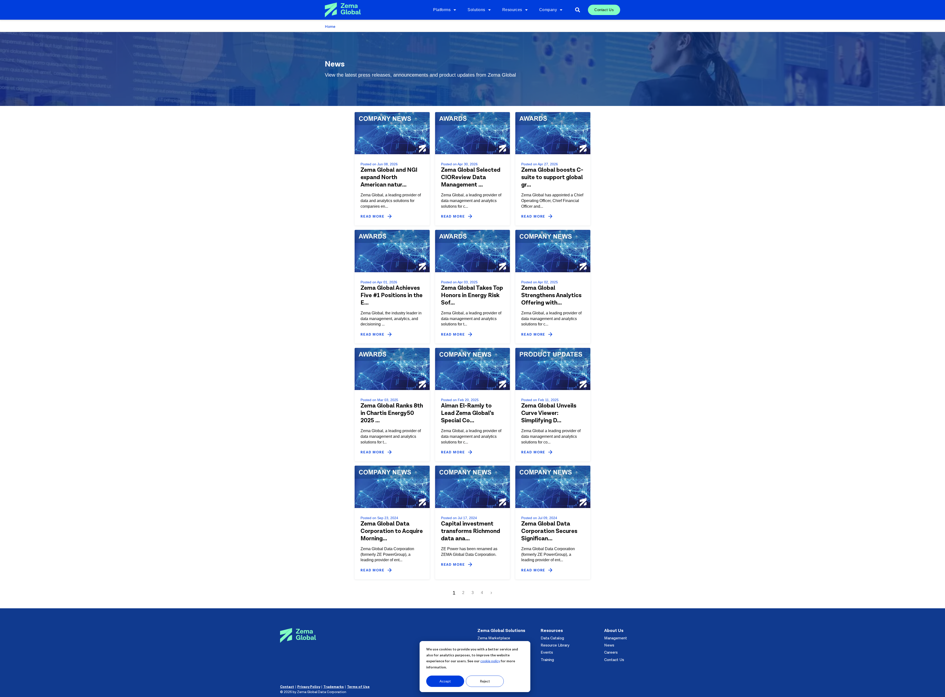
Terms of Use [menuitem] (358, 687)
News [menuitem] (609, 645)
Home (330, 26)
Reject (485, 681)
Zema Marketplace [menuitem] (493, 638)
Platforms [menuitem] (442, 10)
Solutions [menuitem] (476, 10)
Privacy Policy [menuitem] (308, 687)
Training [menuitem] (547, 660)
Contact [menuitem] (287, 687)
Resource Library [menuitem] (555, 645)
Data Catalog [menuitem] (552, 638)
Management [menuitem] (615, 638)
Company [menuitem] (548, 10)
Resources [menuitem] (512, 10)
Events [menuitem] (547, 652)
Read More (373, 217)
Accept (445, 681)
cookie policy (490, 661)
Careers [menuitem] (611, 652)
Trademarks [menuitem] (333, 687)
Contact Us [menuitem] (604, 10)
